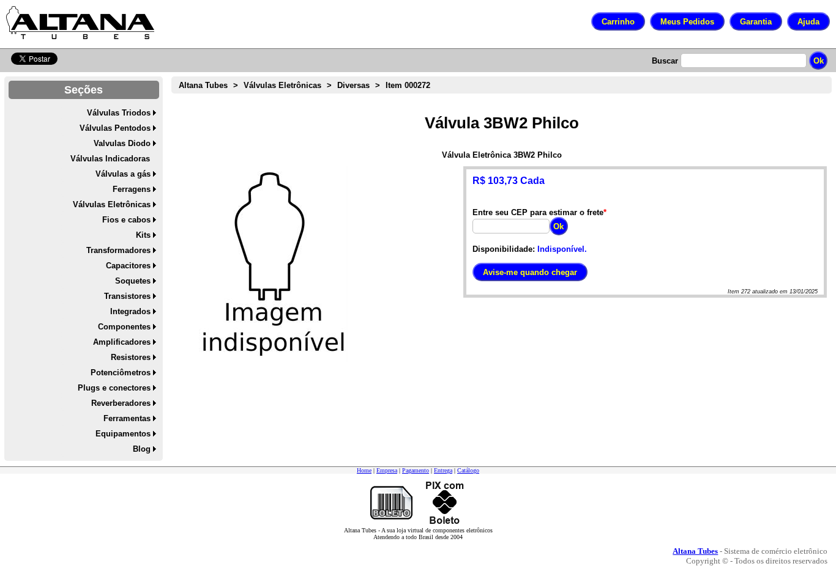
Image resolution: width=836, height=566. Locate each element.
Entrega (443, 470)
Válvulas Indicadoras (110, 158)
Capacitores (128, 265)
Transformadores (118, 250)
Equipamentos (123, 433)
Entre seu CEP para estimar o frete (537, 212)
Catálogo (468, 470)
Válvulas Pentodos (115, 128)
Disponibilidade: (503, 249)
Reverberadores (121, 403)
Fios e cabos (126, 219)
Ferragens (132, 189)
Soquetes (133, 280)
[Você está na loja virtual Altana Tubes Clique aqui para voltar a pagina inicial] (80, 22)
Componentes (124, 326)
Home (364, 470)
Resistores (131, 357)
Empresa (386, 470)
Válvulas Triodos (119, 112)
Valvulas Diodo (122, 143)
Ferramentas (127, 418)
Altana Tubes (203, 85)
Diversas (353, 85)
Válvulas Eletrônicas (112, 204)
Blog (142, 449)
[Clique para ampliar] (273, 264)
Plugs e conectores (114, 387)
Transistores (127, 296)
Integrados (130, 311)
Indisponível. (562, 249)
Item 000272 (408, 85)
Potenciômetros (121, 372)
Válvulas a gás (123, 173)
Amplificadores (122, 342)
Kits (143, 235)
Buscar (665, 60)
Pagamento (415, 470)
